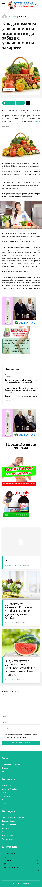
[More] (28, 103)
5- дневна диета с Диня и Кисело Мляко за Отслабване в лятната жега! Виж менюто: (21, 389)
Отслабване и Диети (13, 565)
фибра (37, 121)
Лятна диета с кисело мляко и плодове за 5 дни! (21, 397)
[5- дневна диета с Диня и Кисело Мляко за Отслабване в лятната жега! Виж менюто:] (21, 643)
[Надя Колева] (4, 16)
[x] (21, 542)
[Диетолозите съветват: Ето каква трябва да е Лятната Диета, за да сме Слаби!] (21, 585)
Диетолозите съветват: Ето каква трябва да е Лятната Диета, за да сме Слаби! (21, 381)
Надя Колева (12, 17)
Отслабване (9, 90)
